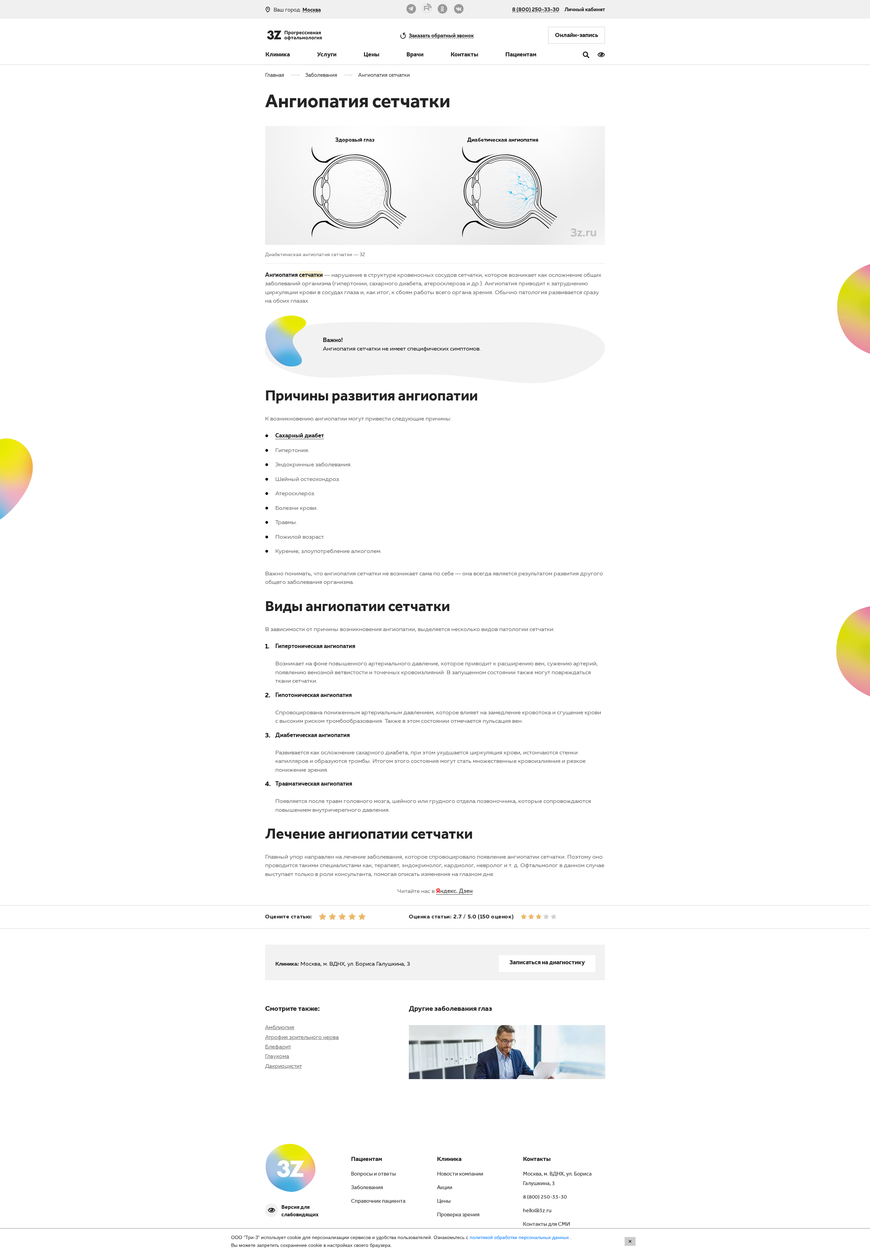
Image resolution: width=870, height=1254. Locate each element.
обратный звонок (441, 35)
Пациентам (521, 55)
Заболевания (367, 1188)
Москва (311, 10)
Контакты (464, 55)
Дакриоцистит (283, 1065)
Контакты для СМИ (546, 1225)
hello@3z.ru (537, 1211)
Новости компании (460, 1174)
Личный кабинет (584, 9)
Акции (444, 1188)
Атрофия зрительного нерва (302, 1037)
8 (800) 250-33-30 (535, 9)
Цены (371, 55)
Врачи (414, 55)
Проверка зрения (458, 1215)
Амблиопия (279, 1027)
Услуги (326, 55)
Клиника (277, 55)
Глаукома (277, 1056)
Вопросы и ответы (373, 1174)
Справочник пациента (378, 1201)
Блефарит (278, 1046)
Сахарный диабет (299, 435)
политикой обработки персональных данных (520, 1237)
